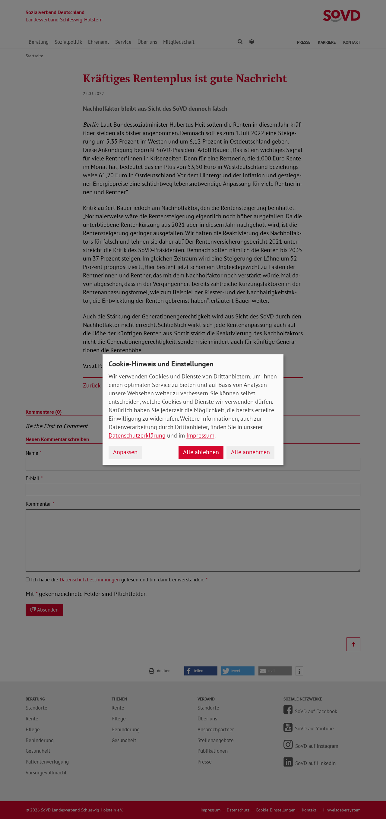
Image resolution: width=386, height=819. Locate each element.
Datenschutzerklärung (137, 435)
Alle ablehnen (201, 452)
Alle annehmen (250, 452)
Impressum (200, 435)
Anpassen (125, 452)
